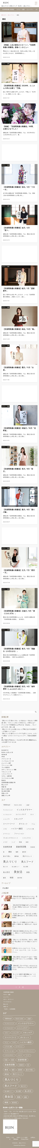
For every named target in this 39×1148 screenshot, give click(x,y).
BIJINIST (5, 750)
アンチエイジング (8, 810)
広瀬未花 (32, 847)
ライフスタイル (8, 778)
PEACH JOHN (18, 805)
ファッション (7, 765)
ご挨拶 (27, 805)
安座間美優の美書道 (8, 782)
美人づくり (10, 861)
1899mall (6, 805)
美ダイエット (27, 856)
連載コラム (6, 795)
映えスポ (5, 784)
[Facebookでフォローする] (19, 987)
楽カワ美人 (7, 856)
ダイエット (23, 824)
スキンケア (18, 819)
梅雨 (17, 852)
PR (3, 756)
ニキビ (5, 829)
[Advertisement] (19, 152)
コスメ (32, 814)
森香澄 (24, 852)
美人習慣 (25, 866)
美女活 (18, 871)
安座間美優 (7, 847)
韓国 (11, 878)
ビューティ (6, 763)
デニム (33, 824)
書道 (10, 852)
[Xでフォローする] (16, 987)
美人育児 (6, 872)
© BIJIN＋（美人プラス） (19, 1143)
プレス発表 (5, 767)
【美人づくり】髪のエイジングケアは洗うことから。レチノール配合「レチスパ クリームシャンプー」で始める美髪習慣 (19, 736)
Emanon (23, 1145)
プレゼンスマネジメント (10, 838)
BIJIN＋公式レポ (7, 752)
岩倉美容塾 (21, 847)
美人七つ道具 (7, 789)
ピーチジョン (6, 833)
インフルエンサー (7, 761)
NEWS (4, 754)
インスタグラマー (24, 810)
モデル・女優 (7, 776)
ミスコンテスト (7, 774)
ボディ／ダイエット (9, 769)
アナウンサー (6, 759)
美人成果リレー (15, 866)
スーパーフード (9, 824)
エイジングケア (21, 814)
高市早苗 (19, 877)
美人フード (27, 861)
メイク (5, 842)
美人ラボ (5, 866)
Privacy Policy (24, 1139)
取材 (3, 780)
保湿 (27, 842)
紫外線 (16, 856)
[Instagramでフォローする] (22, 987)
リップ (13, 842)
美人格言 (6, 791)
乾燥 (20, 842)
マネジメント (6, 772)
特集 (4, 787)
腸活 (4, 877)
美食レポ (5, 793)
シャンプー (6, 819)
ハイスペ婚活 (17, 828)
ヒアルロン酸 (30, 829)
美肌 (28, 872)
